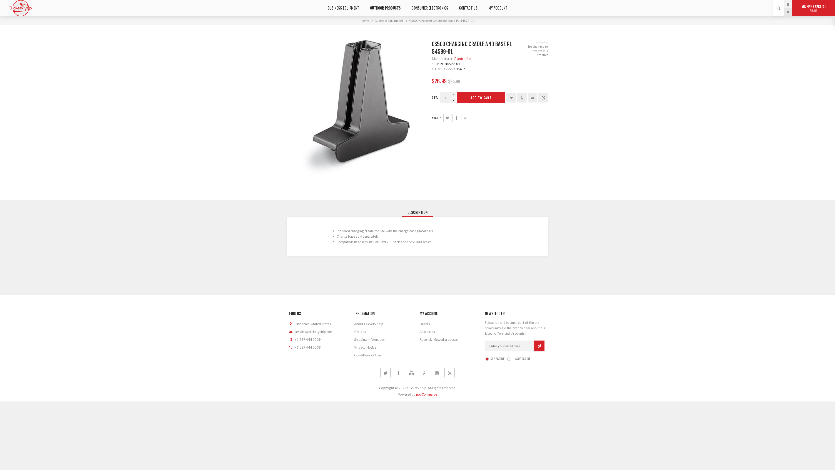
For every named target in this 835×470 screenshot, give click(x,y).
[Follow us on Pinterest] (424, 373)
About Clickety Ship (368, 324)
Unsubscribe (521, 359)
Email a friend (532, 97)
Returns (360, 332)
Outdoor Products (385, 8)
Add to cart (481, 98)
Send (539, 346)
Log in (791, 4)
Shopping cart (813, 8)
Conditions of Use (367, 355)
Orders (424, 324)
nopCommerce (426, 394)
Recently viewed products (438, 339)
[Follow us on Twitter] (385, 373)
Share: (436, 118)
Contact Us (468, 8)
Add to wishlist (511, 97)
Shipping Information (370, 339)
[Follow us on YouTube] (411, 373)
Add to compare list (522, 97)
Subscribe (497, 359)
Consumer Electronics (430, 8)
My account (497, 8)
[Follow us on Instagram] (437, 373)
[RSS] (449, 373)
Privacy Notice (365, 347)
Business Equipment (343, 8)
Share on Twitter (447, 118)
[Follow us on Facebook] (398, 373)
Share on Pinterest (465, 118)
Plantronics (462, 58)
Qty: (435, 98)
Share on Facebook (456, 118)
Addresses (427, 332)
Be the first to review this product (538, 51)
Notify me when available (543, 97)
